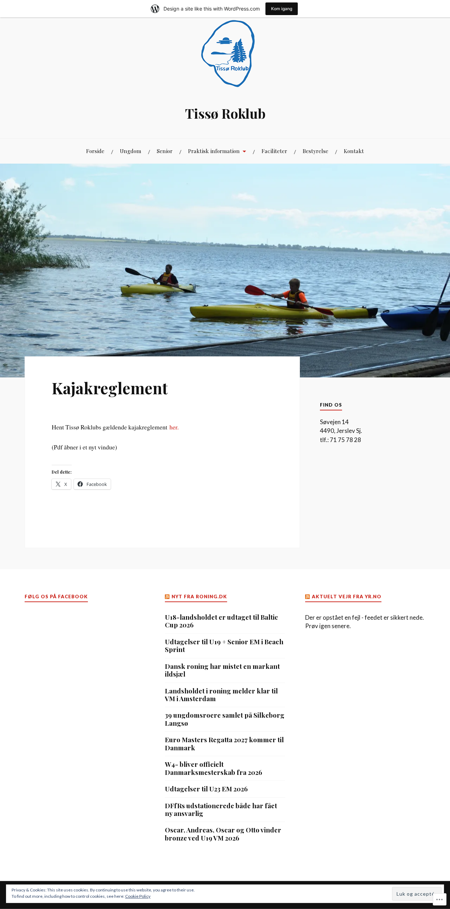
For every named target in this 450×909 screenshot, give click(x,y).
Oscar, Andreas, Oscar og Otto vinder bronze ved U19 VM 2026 (223, 834)
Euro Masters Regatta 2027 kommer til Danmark (224, 744)
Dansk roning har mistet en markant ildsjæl (222, 670)
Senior (165, 150)
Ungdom (130, 150)
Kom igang (281, 8)
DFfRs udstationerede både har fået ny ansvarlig (221, 810)
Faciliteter (274, 150)
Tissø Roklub (225, 113)
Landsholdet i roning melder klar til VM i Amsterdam (221, 695)
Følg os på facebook (56, 596)
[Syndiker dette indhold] (167, 596)
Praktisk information (214, 150)
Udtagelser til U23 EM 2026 (206, 789)
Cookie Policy (137, 896)
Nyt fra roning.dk (199, 596)
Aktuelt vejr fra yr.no (346, 596)
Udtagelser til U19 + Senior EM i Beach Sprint (224, 646)
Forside (95, 150)
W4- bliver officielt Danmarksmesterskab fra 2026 (213, 768)
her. (174, 427)
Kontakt (354, 150)
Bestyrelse (315, 150)
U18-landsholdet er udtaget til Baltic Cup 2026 (221, 621)
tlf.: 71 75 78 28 (340, 439)
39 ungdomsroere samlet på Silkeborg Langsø (224, 719)
